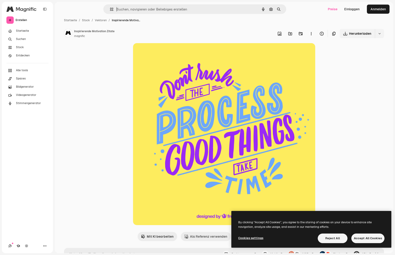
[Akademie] (18, 246)
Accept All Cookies (368, 238)
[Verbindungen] (10, 246)
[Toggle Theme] (26, 246)
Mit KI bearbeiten (160, 236)
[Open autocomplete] (110, 9)
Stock (86, 20)
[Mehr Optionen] (311, 33)
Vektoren (101, 20)
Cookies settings (250, 238)
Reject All (332, 238)
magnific (79, 36)
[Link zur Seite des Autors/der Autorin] (68, 34)
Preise (332, 9)
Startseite (70, 20)
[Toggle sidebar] (44, 9)
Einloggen (352, 9)
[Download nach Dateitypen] (379, 33)
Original (162, 52)
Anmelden (378, 9)
